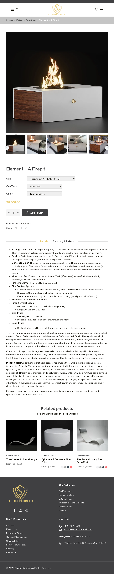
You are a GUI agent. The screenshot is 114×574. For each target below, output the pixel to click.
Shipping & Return (63, 241)
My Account (11, 529)
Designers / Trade (14, 533)
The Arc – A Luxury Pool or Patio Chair (91, 461)
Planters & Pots (65, 506)
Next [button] (107, 148)
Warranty (10, 548)
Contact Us (11, 552)
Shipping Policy (12, 541)
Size (8, 178)
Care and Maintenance (16, 537)
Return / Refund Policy (16, 545)
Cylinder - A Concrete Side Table (56, 461)
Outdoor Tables (48, 455)
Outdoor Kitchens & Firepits (71, 503)
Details (44, 241)
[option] (16, 144)
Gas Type (11, 186)
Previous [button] (7, 148)
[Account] (101, 9)
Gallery (62, 510)
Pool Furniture (65, 491)
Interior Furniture (66, 495)
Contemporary (12, 455)
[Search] (17, 9)
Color (9, 193)
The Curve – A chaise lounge (21, 459)
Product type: (13, 223)
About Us (10, 525)
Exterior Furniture (67, 499)
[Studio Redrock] (57, 9)
